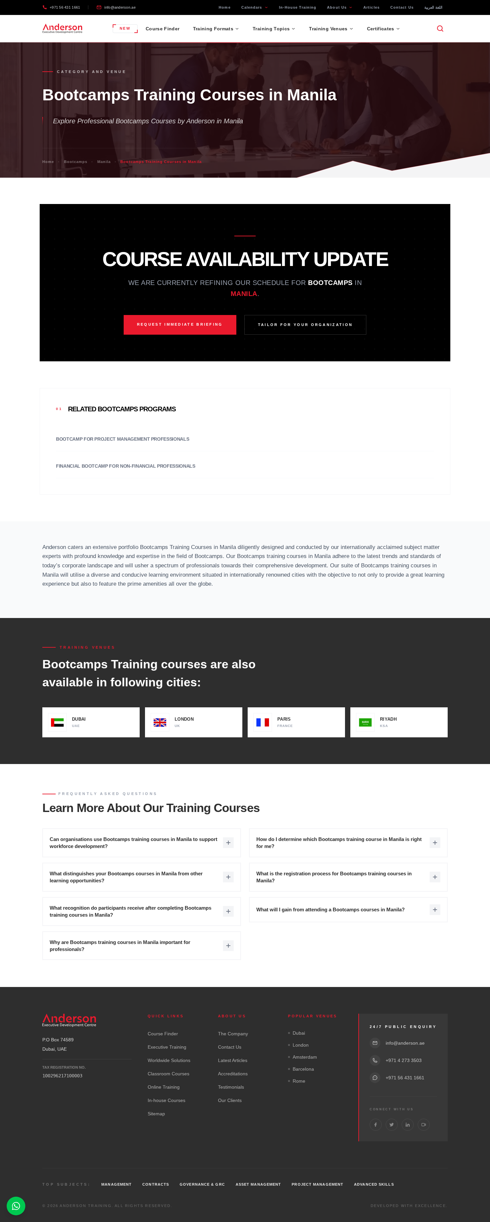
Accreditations (233, 1073)
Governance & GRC (202, 1184)
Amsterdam (305, 1057)
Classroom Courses (168, 1073)
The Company (233, 1033)
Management (116, 1184)
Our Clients (230, 1100)
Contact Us (402, 7)
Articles (371, 7)
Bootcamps (76, 162)
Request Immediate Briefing (180, 324)
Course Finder (163, 28)
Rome (299, 1081)
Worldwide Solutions (169, 1060)
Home (224, 7)
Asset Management (258, 1184)
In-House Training (298, 7)
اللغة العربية (433, 7)
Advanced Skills (374, 1184)
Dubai (299, 1033)
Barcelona (303, 1069)
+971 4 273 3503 (404, 1060)
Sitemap (156, 1113)
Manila (104, 162)
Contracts (155, 1184)
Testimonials (231, 1087)
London (301, 1045)
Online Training (164, 1087)
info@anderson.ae (119, 7)
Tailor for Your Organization (305, 325)
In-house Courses (166, 1100)
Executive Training (167, 1047)
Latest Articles (232, 1060)
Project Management (317, 1184)
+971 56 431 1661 (65, 7)
